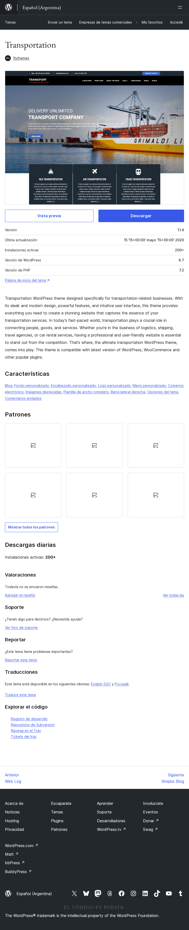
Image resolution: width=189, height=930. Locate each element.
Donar (151, 820)
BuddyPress (18, 871)
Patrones (59, 829)
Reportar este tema (21, 660)
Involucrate (153, 803)
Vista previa (49, 215)
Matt (12, 854)
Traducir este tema (20, 695)
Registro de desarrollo (29, 719)
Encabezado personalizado (73, 385)
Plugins (57, 820)
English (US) (101, 684)
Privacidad (14, 829)
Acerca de (14, 803)
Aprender (105, 803)
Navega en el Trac (26, 730)
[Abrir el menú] (181, 7)
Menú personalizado (149, 385)
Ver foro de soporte (21, 627)
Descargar (141, 215)
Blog (8, 385)
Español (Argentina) (34, 893)
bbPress (15, 862)
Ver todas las (173, 595)
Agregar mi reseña (20, 595)
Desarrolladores (111, 820)
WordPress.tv (111, 829)
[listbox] (94, 470)
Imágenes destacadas (44, 392)
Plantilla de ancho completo (86, 392)
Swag (150, 829)
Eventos (150, 811)
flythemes (21, 58)
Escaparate (61, 803)
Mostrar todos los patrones (31, 527)
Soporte (104, 811)
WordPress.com (21, 845)
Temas (10, 22)
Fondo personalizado (31, 385)
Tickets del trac (24, 736)
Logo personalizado (114, 385)
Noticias (12, 811)
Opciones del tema (162, 392)
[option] (33, 445)
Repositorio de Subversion (33, 725)
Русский (121, 684)
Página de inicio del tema (25, 280)
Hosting (12, 820)
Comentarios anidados (23, 398)
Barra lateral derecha (128, 392)
